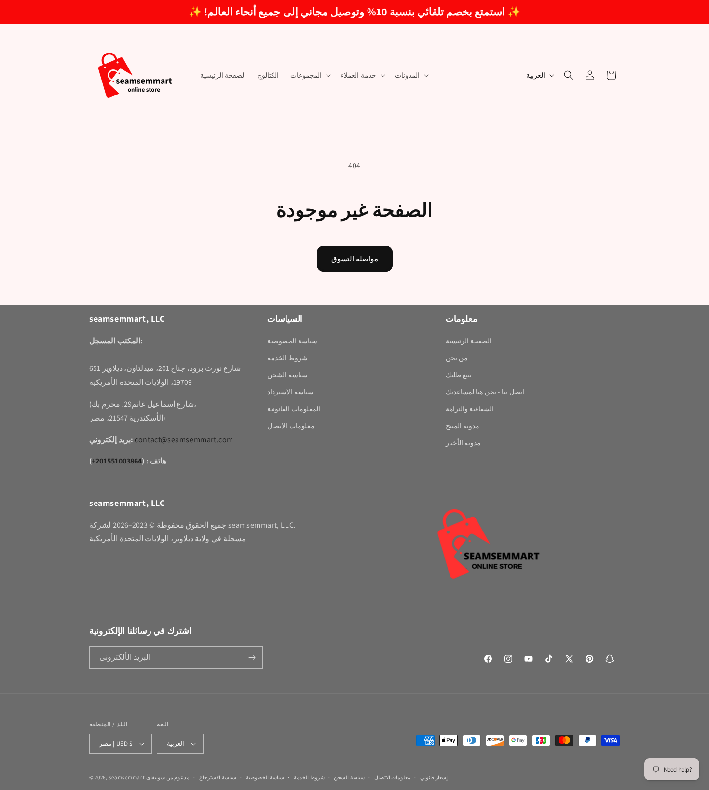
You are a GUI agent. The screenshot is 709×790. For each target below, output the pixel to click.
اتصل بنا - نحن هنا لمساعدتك (485, 391)
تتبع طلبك (459, 374)
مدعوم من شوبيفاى (168, 777)
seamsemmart (127, 777)
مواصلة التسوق (354, 258)
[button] (310, 75)
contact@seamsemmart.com (184, 440)
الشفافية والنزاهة (470, 409)
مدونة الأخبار (463, 442)
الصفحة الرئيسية (469, 341)
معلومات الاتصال (290, 426)
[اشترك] (251, 657)
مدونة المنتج (463, 426)
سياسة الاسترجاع (217, 777)
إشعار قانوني (434, 777)
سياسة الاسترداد (290, 391)
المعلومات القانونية (293, 409)
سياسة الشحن (287, 374)
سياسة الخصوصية (292, 341)
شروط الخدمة (287, 358)
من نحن (457, 358)
